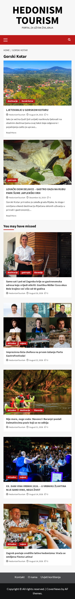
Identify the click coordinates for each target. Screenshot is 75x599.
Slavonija (38, 410)
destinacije (13, 101)
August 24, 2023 (36, 114)
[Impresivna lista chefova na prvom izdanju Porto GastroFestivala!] (37, 325)
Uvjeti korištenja (51, 577)
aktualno (12, 343)
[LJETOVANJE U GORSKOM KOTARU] (37, 83)
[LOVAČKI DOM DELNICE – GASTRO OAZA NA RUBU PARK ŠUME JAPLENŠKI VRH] (37, 162)
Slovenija (38, 272)
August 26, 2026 (36, 293)
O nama (32, 577)
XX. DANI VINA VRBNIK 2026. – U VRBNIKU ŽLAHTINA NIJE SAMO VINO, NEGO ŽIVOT (36, 488)
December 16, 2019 (37, 197)
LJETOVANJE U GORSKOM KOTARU (27, 110)
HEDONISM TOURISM (37, 15)
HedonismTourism (17, 114)
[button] (6, 39)
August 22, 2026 (36, 360)
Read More (11, 132)
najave (23, 343)
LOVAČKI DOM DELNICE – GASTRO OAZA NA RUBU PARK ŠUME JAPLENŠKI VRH (36, 191)
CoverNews (54, 589)
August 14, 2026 (36, 494)
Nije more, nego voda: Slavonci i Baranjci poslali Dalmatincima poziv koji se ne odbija (33, 421)
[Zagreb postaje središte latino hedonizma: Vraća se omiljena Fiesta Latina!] (37, 526)
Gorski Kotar (27, 101)
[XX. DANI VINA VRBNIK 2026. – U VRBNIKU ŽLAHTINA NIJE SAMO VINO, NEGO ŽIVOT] (37, 459)
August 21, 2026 (36, 427)
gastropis (12, 180)
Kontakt (20, 577)
